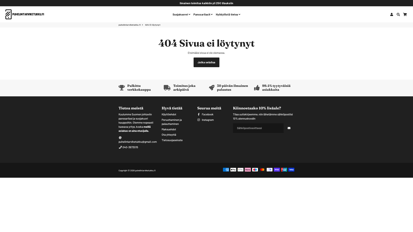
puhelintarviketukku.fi (130, 25)
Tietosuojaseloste (172, 140)
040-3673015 (130, 147)
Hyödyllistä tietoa (227, 14)
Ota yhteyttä (169, 134)
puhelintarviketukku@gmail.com (138, 141)
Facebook (207, 114)
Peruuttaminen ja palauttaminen (172, 122)
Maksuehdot (169, 129)
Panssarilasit (202, 14)
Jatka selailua (206, 62)
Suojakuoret (181, 14)
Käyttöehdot (169, 114)
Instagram (207, 119)
